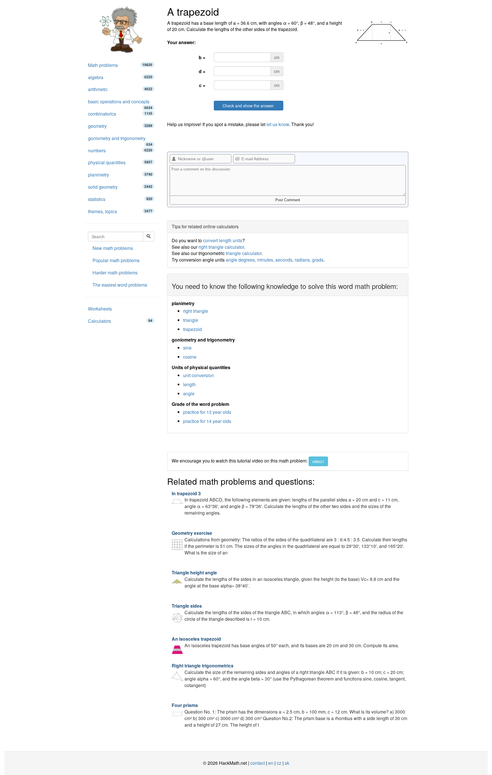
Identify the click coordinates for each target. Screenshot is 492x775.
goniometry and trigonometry (120, 140)
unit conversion (198, 375)
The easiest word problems (120, 284)
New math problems (113, 248)
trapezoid (192, 329)
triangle (190, 320)
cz (279, 763)
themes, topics (120, 211)
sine (187, 347)
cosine (189, 356)
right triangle (195, 311)
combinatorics (120, 113)
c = (202, 85)
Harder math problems (115, 272)
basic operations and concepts (120, 103)
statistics (120, 199)
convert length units (222, 240)
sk (287, 763)
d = (202, 71)
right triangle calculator (221, 247)
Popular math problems (116, 260)
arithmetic (120, 89)
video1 (318, 461)
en (270, 763)
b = (202, 57)
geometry (120, 126)
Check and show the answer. (248, 105)
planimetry (120, 174)
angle (188, 393)
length (189, 384)
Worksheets (100, 308)
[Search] (148, 236)
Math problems (120, 65)
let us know (277, 124)
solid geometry (120, 187)
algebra (120, 77)
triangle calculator (243, 253)
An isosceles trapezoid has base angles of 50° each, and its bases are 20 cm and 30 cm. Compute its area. (285, 642)
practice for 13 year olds (207, 412)
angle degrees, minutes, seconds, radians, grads (274, 259)
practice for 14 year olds (207, 421)
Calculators (120, 321)
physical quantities (120, 162)
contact (257, 763)
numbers (120, 150)
